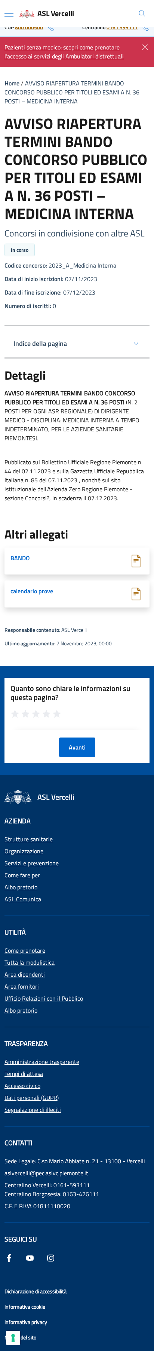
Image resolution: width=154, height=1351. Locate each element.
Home (11, 83)
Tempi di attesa (23, 1073)
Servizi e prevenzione (31, 863)
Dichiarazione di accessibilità (35, 1291)
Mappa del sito (20, 1337)
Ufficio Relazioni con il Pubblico (43, 998)
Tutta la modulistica (29, 962)
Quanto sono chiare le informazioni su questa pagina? (70, 693)
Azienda (17, 821)
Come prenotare (24, 950)
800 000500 (29, 27)
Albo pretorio (20, 887)
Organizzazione (23, 851)
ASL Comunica (22, 899)
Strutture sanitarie (28, 839)
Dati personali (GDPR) (31, 1097)
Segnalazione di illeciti (32, 1109)
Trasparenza (26, 1043)
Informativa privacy (25, 1322)
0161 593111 (122, 27)
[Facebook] (8, 1257)
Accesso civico (22, 1085)
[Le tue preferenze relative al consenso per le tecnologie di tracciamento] (13, 1338)
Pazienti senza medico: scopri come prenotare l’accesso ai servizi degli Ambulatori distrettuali (64, 52)
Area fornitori (21, 986)
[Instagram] (50, 1257)
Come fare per (22, 875)
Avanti (77, 747)
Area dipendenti (24, 974)
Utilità (15, 932)
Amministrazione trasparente (41, 1061)
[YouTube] (29, 1257)
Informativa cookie (24, 1307)
